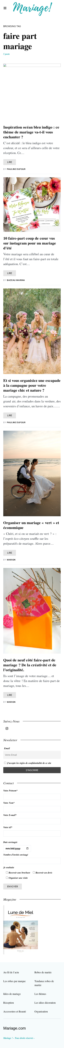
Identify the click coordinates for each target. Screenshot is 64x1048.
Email (7, 748)
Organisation (41, 1011)
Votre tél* (7, 827)
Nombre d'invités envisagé (15, 854)
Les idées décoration (45, 1002)
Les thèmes (40, 993)
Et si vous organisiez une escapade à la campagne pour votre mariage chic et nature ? (32, 385)
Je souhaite (8, 867)
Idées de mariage (12, 993)
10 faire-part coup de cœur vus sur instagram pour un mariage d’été (29, 243)
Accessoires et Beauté (14, 1011)
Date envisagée (10, 842)
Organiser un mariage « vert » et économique (31, 525)
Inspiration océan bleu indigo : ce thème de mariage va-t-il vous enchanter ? (31, 132)
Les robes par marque (14, 981)
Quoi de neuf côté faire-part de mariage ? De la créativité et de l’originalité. (29, 665)
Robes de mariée (43, 972)
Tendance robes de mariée (44, 983)
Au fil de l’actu (11, 972)
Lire (9, 162)
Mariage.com (14, 1028)
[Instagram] (7, 728)
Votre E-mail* (10, 815)
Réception (8, 1002)
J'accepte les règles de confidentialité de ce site (29, 763)
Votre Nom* (9, 802)
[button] (5, 8)
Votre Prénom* (10, 790)
